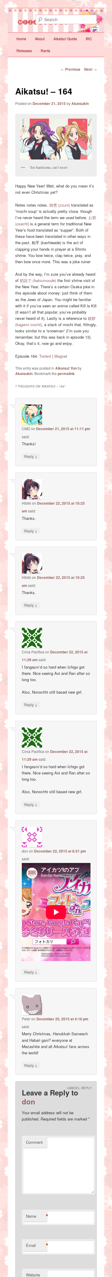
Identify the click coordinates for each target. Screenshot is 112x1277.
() (59, 205)
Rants (45, 50)
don (28, 1101)
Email (36, 1245)
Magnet (60, 356)
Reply (30, 456)
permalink (66, 373)
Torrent (45, 356)
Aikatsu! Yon (66, 368)
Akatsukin (80, 103)
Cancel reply (79, 1088)
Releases (24, 50)
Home (21, 38)
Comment (34, 1142)
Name (36, 1216)
